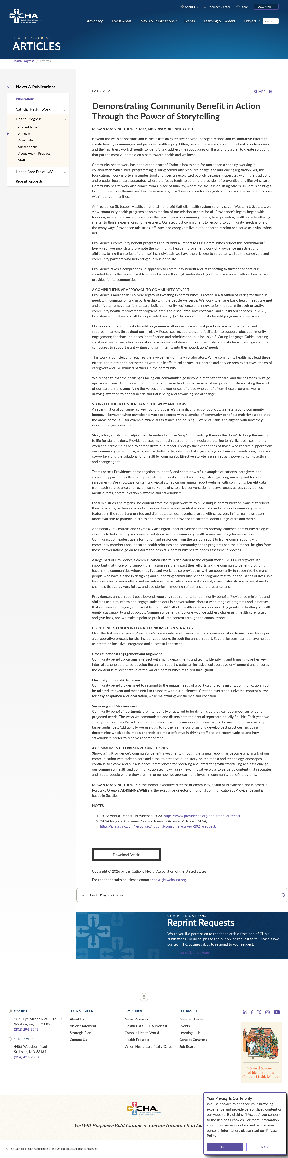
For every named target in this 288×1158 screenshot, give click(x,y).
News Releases (136, 1019)
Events (184, 1025)
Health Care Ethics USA (34, 171)
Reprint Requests (29, 181)
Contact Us (78, 1039)
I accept (225, 1147)
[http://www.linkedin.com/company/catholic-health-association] (245, 1012)
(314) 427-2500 (26, 1057)
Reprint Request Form (193, 952)
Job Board (187, 1046)
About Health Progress (34, 153)
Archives (24, 133)
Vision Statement (83, 1025)
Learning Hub (189, 1032)
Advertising (26, 140)
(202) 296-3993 (26, 1029)
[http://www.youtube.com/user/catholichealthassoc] (277, 1012)
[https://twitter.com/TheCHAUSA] (259, 1012)
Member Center (192, 1019)
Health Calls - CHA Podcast (146, 1025)
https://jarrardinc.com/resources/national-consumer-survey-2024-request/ (158, 826)
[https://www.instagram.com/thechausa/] (267, 1013)
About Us (77, 1019)
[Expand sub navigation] (65, 110)
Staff (21, 160)
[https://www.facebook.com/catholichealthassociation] (252, 1012)
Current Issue (27, 127)
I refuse (264, 1147)
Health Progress (23, 61)
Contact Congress (193, 1039)
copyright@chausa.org (169, 879)
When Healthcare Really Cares (148, 1046)
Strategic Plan (80, 1032)
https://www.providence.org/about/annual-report (202, 815)
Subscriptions (28, 147)
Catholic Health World (33, 109)
